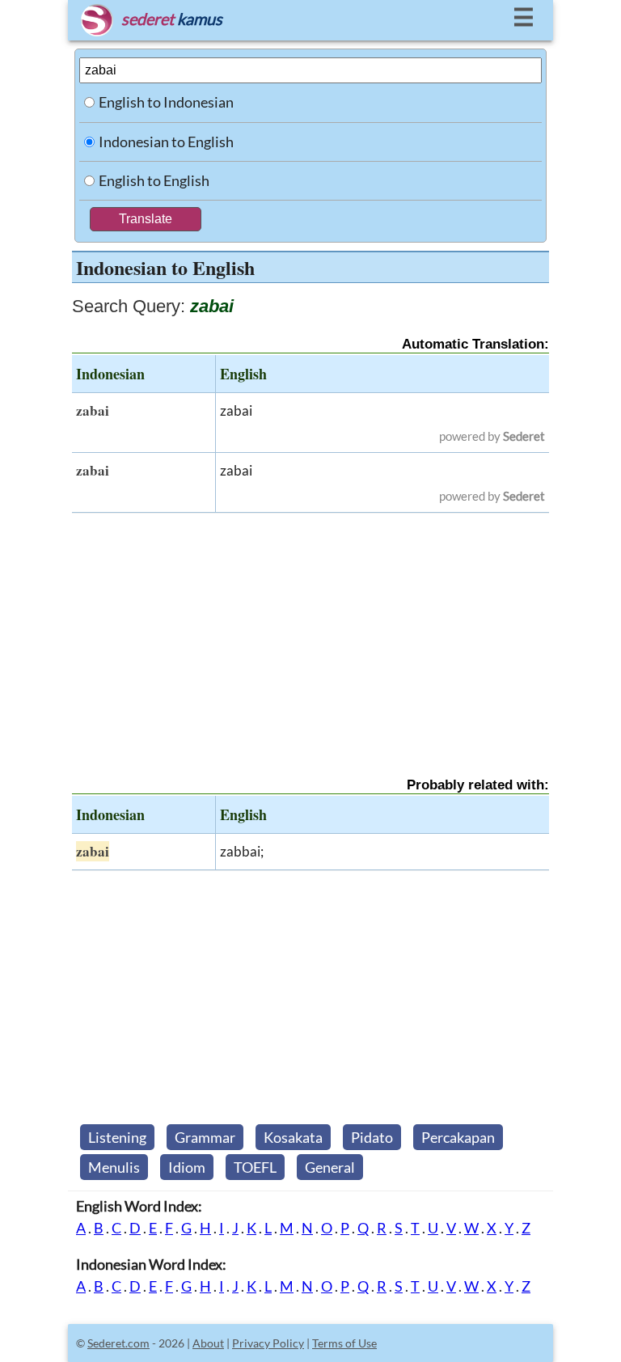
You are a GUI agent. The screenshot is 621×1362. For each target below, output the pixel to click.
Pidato (372, 1137)
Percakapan (458, 1137)
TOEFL (255, 1167)
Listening (117, 1137)
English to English (154, 180)
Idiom (186, 1167)
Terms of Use (344, 1343)
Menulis (114, 1167)
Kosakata (293, 1137)
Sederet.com (118, 1343)
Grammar (205, 1137)
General (330, 1167)
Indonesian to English (166, 141)
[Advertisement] (310, 631)
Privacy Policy (268, 1343)
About (208, 1343)
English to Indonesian (166, 102)
